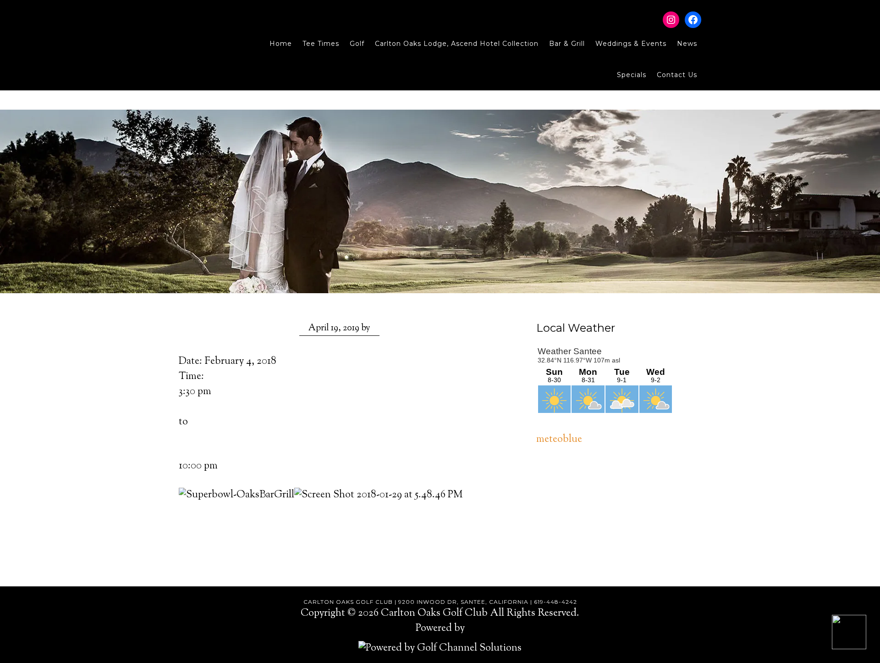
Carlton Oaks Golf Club (210, 27)
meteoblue (559, 439)
